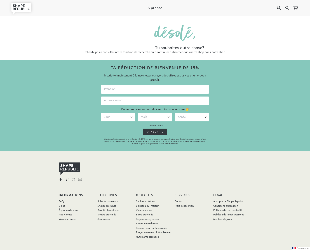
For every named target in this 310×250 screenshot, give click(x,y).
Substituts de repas (107, 201)
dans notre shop (215, 52)
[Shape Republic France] (24, 8)
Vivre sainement (144, 210)
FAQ (61, 201)
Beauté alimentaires (108, 210)
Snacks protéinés (106, 214)
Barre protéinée (144, 214)
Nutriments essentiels (147, 237)
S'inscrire (155, 132)
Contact (179, 201)
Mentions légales (222, 219)
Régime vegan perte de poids (151, 228)
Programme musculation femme (153, 232)
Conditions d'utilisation (225, 206)
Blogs (62, 206)
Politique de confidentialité (227, 210)
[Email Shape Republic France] (80, 179)
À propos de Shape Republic (228, 201)
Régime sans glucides (147, 219)
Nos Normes (65, 214)
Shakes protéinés (106, 206)
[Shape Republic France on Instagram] (73, 179)
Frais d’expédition (184, 206)
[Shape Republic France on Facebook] (60, 179)
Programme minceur (147, 223)
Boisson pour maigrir (147, 206)
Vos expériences (67, 219)
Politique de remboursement (228, 214)
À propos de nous (68, 210)
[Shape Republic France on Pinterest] (67, 179)
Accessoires (103, 219)
